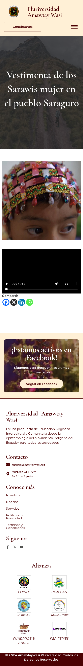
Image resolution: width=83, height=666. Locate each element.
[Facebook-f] (7, 547)
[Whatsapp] (29, 302)
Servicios (12, 508)
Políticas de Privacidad (15, 516)
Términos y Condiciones (15, 526)
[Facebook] (5, 302)
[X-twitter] (14, 547)
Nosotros (13, 495)
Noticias (12, 502)
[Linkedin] (21, 302)
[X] (13, 302)
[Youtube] (21, 547)
